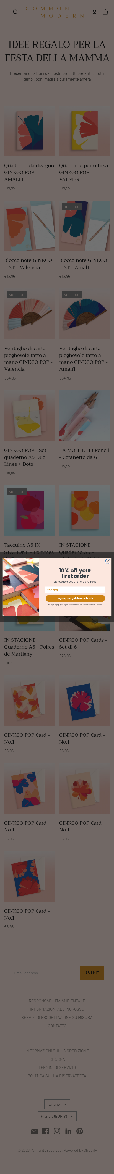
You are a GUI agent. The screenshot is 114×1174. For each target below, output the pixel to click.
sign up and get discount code (75, 598)
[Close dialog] (107, 561)
